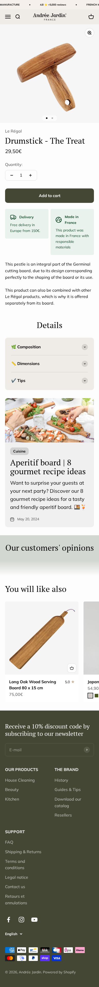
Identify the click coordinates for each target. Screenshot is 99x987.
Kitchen (12, 799)
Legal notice (16, 877)
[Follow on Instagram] (21, 919)
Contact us (15, 886)
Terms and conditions (15, 864)
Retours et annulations (16, 899)
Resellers (63, 815)
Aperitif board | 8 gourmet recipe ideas (48, 467)
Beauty (12, 789)
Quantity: (14, 164)
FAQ (9, 842)
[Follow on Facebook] (8, 919)
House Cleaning (20, 780)
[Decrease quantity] (11, 175)
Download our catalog (68, 802)
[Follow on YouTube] (34, 919)
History (61, 780)
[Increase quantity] (30, 175)
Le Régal (13, 131)
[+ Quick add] (71, 668)
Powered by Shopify (59, 972)
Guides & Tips (68, 789)
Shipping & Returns (23, 851)
